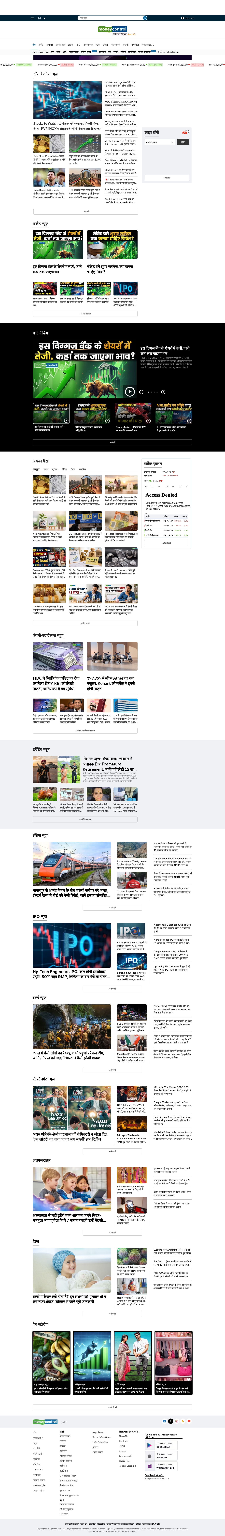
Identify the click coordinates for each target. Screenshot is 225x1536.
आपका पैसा (60, 44)
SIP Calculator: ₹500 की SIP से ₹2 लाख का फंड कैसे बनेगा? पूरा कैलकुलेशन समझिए (85, 609)
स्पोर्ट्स (123, 52)
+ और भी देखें (166, 543)
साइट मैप (146, 1524)
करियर (138, 1524)
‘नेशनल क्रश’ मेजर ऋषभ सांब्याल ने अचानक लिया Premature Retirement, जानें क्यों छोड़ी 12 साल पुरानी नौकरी (109, 764)
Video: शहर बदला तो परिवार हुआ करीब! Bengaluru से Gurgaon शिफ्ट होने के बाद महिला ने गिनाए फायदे (125, 808)
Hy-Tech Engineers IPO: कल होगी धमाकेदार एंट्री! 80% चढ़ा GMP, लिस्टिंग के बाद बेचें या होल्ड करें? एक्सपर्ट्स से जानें (125, 302)
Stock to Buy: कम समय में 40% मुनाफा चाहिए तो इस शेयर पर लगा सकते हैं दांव (120, 94)
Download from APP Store (161, 1456)
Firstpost (123, 1441)
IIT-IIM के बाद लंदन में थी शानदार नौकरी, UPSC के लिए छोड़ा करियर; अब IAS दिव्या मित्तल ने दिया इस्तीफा (99, 808)
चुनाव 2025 (65, 1490)
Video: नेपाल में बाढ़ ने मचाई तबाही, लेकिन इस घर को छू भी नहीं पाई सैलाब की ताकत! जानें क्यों (72, 808)
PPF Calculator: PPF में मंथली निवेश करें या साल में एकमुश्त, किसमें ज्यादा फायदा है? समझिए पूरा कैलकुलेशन (121, 609)
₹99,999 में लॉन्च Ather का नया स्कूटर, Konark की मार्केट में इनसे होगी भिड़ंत (111, 683)
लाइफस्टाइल (74, 52)
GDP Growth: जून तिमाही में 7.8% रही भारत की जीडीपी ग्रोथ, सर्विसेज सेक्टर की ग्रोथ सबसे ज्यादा (120, 84)
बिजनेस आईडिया (66, 1485)
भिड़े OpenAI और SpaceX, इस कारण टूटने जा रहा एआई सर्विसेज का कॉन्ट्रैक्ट (45, 718)
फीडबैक (92, 1524)
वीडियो (125, 44)
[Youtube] (189, 1421)
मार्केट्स (36, 1459)
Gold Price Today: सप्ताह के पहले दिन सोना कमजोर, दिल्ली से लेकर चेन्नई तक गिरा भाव (48, 609)
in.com (122, 1450)
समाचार (50, 44)
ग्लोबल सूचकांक (144, 52)
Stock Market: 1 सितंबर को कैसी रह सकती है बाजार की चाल (45, 302)
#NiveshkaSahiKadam (168, 52)
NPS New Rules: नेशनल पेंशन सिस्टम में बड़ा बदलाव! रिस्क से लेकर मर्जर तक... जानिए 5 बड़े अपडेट (47, 537)
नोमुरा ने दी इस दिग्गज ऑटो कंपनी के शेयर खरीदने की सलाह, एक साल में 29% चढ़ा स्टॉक (85, 160)
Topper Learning (127, 1465)
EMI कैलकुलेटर (66, 1509)
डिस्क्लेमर (101, 1524)
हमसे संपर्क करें (81, 1524)
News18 (123, 1436)
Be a (131, 34)
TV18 (122, 1446)
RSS (182, 1421)
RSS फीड (155, 1524)
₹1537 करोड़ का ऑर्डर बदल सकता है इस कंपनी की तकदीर (71, 300)
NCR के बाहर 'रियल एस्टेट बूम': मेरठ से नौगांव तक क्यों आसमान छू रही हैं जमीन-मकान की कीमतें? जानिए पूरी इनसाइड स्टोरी (84, 194)
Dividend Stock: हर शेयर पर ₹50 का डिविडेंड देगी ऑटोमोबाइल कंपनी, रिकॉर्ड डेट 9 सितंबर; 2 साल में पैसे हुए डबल (121, 113)
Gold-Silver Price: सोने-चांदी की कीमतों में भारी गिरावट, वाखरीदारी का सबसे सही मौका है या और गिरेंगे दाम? (119, 201)
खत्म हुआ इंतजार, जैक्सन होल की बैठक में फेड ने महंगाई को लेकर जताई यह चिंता (71, 718)
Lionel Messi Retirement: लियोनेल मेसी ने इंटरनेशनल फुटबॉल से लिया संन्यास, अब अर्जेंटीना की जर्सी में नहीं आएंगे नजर (48, 194)
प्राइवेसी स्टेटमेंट (113, 1524)
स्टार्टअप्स (64, 1470)
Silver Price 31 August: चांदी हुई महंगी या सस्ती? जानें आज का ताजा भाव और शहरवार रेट (120, 573)
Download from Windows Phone (161, 1466)
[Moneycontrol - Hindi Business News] (112, 30)
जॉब (109, 52)
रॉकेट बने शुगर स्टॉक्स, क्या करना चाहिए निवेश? (110, 269)
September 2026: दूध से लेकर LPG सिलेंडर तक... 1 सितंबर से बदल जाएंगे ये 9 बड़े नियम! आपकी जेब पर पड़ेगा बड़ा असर (49, 573)
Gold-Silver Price (40, 52)
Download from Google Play (161, 1445)
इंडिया (70, 44)
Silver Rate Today (68, 1480)
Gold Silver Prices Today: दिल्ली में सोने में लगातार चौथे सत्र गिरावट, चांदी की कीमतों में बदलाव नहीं (49, 160)
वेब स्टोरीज (88, 44)
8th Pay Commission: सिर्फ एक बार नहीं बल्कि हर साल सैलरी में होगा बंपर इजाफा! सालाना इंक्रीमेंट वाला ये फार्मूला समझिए (85, 573)
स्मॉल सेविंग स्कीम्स (100, 1442)
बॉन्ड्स (95, 1447)
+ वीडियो (112, 442)
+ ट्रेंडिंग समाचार (85, 819)
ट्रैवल (105, 44)
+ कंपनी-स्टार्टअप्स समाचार (85, 730)
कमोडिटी (135, 44)
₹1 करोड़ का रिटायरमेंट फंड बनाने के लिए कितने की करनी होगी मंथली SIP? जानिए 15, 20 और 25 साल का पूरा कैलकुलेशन (121, 500)
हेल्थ (97, 44)
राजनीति (36, 1448)
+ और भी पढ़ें (85, 623)
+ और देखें (166, 177)
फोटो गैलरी (115, 44)
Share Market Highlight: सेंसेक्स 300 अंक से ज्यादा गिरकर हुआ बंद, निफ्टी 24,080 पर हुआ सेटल (120, 181)
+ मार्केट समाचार (85, 313)
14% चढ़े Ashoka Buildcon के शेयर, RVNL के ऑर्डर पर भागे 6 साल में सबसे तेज (121, 162)
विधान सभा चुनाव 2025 (69, 1495)
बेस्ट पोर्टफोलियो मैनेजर (102, 1437)
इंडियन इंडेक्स (86, 52)
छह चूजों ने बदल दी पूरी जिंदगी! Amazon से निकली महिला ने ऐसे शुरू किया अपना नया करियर (44, 808)
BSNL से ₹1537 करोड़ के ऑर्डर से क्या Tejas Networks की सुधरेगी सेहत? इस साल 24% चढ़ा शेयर (121, 142)
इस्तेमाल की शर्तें (127, 1524)
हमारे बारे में (69, 1524)
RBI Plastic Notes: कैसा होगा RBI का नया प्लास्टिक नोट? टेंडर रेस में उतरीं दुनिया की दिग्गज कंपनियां (121, 537)
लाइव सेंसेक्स (98, 1432)
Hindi (39, 18)
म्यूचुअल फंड (38, 1490)
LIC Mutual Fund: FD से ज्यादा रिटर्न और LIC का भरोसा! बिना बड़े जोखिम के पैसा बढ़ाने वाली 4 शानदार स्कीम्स (85, 537)
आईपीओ (63, 1465)
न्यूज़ (35, 1443)
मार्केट (41, 44)
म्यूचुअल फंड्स (65, 1455)
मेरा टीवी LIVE (148, 44)
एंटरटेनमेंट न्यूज (44, 1079)
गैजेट (58, 52)
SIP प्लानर (64, 1514)
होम (34, 44)
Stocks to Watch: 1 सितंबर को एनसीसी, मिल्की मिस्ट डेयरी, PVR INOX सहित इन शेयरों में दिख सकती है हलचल (67, 126)
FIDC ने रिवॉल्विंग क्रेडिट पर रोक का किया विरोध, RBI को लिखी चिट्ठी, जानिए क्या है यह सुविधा (121, 152)
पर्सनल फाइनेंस (39, 1485)
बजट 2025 (38, 1437)
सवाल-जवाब (98, 1452)
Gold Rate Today (68, 1475)
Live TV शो (38, 1469)
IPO (78, 44)
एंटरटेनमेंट (132, 52)
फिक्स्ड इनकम (39, 1480)
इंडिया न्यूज (40, 835)
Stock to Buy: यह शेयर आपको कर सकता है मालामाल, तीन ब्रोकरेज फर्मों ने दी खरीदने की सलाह (120, 171)
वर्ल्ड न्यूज (39, 997)
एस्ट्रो (115, 52)
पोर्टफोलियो (37, 1453)
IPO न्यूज (40, 916)
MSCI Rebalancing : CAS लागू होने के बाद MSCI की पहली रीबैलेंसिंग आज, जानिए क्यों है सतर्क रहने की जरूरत (121, 103)
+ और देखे (85, 211)
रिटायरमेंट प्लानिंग (67, 1504)
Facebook (164, 1421)
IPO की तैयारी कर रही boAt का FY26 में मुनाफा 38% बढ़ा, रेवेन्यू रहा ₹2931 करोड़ (98, 718)
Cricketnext (125, 1455)
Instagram (176, 1421)
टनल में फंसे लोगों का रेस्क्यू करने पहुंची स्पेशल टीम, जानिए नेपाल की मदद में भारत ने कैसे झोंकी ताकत (121, 133)
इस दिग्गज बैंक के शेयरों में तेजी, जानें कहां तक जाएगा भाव (57, 269)
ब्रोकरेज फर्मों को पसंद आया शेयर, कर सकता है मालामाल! (98, 300)
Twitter (170, 1421)
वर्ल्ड (52, 52)
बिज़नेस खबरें (65, 1436)
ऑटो (64, 52)
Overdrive (124, 1460)
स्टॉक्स (62, 1446)
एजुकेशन (102, 52)
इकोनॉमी (63, 1450)
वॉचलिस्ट (37, 1464)
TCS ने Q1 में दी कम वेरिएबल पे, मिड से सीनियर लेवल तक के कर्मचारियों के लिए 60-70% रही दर (125, 719)
